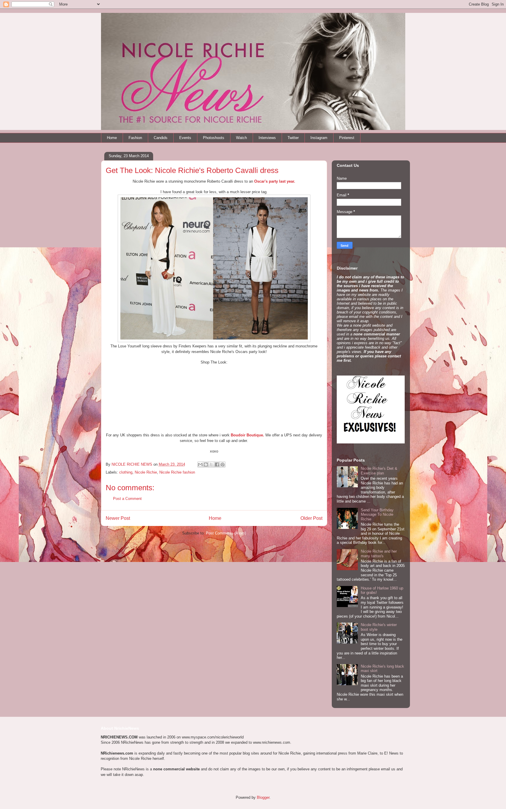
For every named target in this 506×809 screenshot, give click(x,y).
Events (185, 138)
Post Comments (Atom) (226, 533)
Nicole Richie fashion (177, 472)
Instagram (318, 138)
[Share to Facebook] (217, 464)
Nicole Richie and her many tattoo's (379, 553)
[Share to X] (211, 464)
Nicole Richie (146, 472)
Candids (160, 138)
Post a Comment (127, 498)
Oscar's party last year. (274, 181)
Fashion (135, 138)
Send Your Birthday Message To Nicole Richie (377, 514)
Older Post (311, 518)
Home (112, 138)
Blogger (263, 797)
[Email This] (200, 464)
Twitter (293, 138)
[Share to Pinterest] (222, 464)
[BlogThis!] (206, 464)
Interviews (267, 138)
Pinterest (346, 138)
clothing (125, 472)
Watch (241, 138)
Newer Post (118, 518)
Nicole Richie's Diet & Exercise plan (379, 470)
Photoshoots (213, 138)
